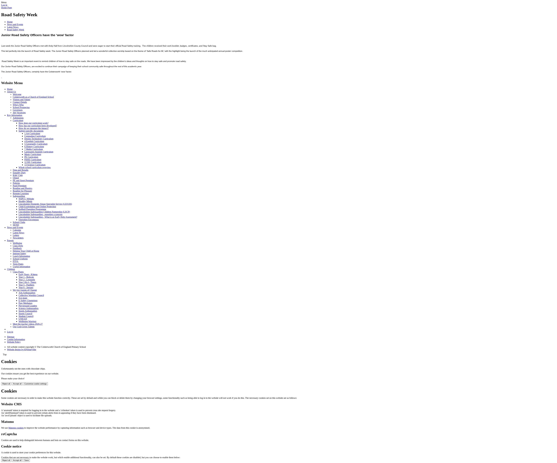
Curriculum (18, 120)
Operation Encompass (29, 219)
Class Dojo (18, 245)
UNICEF (23, 319)
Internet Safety (19, 253)
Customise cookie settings (35, 384)
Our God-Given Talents (24, 326)
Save (26, 460)
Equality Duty (19, 172)
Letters (16, 235)
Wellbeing (17, 243)
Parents (10, 240)
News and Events (15, 24)
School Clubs (19, 222)
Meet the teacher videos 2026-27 (28, 324)
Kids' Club (18, 175)
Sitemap (10, 337)
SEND (16, 225)
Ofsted (16, 178)
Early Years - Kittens (28, 274)
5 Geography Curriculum (35, 144)
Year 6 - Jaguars (26, 287)
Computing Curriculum (35, 136)
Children (11, 269)
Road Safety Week (15, 29)
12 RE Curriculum (32, 162)
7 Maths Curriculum (33, 149)
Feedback (17, 248)
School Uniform (20, 259)
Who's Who (18, 105)
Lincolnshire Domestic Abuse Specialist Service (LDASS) (45, 204)
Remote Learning (21, 193)
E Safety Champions (28, 300)
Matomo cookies (16, 428)
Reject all (6, 384)
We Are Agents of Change (25, 290)
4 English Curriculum (34, 141)
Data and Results (20, 170)
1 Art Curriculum (32, 133)
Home (10, 22)
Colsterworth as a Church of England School (33, 97)
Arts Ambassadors (27, 292)
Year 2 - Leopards (27, 279)
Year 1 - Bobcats (26, 277)
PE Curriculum (31, 157)
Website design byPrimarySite (21, 349)
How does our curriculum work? (33, 123)
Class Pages (18, 272)
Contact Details (20, 102)
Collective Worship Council (31, 295)
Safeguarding (19, 196)
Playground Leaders (28, 306)
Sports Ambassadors (28, 311)
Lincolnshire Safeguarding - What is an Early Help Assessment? (48, 217)
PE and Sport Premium (23, 180)
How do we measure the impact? (34, 128)
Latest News (12, 27)
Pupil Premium (19, 185)
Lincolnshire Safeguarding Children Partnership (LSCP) (44, 212)
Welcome (17, 94)
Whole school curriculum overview (35, 167)
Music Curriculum (32, 154)
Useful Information (21, 266)
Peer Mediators (25, 303)
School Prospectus (21, 107)
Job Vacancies (19, 112)
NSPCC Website (26, 198)
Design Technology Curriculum (38, 138)
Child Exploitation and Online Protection (37, 206)
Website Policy (14, 342)
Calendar (17, 230)
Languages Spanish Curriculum (38, 152)
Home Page (6, 7)
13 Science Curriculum (34, 165)
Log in (4, 5)
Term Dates (18, 264)
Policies (16, 183)
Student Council (26, 316)
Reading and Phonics (22, 188)
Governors (17, 110)
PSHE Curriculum (32, 159)
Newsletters (18, 238)
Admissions (18, 118)
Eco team (23, 298)
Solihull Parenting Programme (32, 209)
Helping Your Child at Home (26, 251)
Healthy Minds (25, 201)
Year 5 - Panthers (26, 285)
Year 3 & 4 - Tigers (27, 282)
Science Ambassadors (28, 308)
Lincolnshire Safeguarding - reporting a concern (40, 214)
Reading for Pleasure (22, 191)
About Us (11, 91)
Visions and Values (21, 99)
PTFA (15, 261)
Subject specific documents (31, 131)
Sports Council (25, 313)
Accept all (17, 384)
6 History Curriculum (34, 146)
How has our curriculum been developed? (38, 125)
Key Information (14, 115)
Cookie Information (16, 339)
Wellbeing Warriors (27, 321)
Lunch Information (21, 256)
